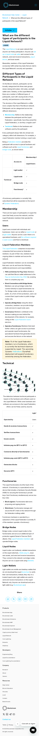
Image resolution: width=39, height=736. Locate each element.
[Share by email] (25, 599)
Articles (8, 30)
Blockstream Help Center (11, 15)
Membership (9, 115)
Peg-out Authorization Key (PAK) (16, 277)
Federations (17, 351)
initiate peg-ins (24, 553)
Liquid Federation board (22, 319)
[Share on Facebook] (8, 599)
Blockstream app (19, 585)
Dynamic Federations (11, 203)
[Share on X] (13, 599)
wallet (18, 54)
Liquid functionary (23, 147)
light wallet (7, 234)
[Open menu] (35, 5)
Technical (8, 126)
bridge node (6, 149)
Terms (4, 725)
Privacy (11, 725)
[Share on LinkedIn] (19, 599)
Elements (31, 560)
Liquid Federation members (21, 539)
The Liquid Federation (10, 248)
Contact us (6, 719)
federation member (14, 142)
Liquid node (30, 232)
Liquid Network (11, 49)
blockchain (25, 572)
